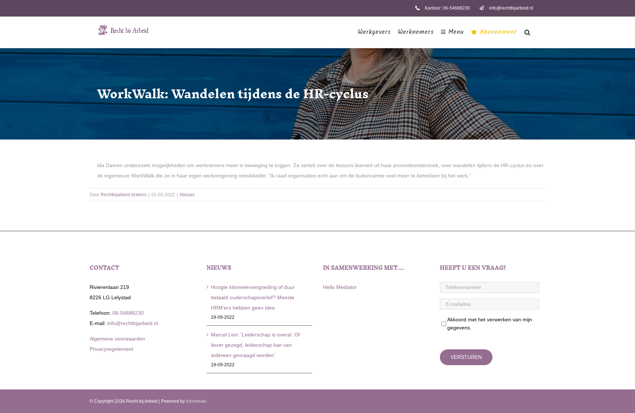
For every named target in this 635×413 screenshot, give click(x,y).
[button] (527, 32)
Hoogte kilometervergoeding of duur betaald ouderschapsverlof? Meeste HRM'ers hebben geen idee (253, 297)
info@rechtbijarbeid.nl (132, 323)
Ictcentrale (196, 401)
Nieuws (187, 194)
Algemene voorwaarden (117, 339)
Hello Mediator (340, 287)
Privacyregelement (111, 349)
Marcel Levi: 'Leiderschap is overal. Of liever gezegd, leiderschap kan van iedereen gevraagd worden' (255, 345)
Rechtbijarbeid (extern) (124, 194)
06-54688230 (127, 313)
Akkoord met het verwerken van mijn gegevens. (489, 324)
